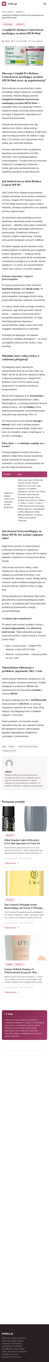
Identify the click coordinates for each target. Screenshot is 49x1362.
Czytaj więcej (10, 863)
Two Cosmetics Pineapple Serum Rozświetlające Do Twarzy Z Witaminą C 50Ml (23, 908)
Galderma (7, 24)
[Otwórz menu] (44, 3)
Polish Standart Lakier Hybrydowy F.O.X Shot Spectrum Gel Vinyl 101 (22, 841)
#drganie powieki (9, 751)
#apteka (11, 746)
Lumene (9, 964)
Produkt (20, 24)
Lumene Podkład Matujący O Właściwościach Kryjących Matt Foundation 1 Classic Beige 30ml (20, 972)
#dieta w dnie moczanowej (27, 746)
